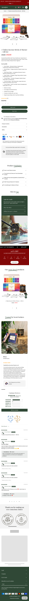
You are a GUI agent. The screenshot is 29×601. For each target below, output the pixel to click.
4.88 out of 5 (18, 395)
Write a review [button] (14, 410)
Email (3, 584)
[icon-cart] (23, 7)
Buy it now (14, 111)
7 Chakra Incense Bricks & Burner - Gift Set (15, 301)
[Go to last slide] (12, 44)
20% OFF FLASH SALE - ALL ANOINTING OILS (11, 2)
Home (5, 11)
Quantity (3, 100)
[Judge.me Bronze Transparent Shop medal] (17, 418)
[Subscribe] (26, 584)
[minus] (2, 103)
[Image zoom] (14, 27)
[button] (14, 107)
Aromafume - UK (16, 596)
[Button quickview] (26, 295)
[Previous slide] (12, 308)
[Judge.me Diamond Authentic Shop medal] (10, 418)
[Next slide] (16, 44)
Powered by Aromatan (14, 598)
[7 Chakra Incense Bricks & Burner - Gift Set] (14, 286)
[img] (4, 430)
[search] (15, 7)
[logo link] (7, 519)
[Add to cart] (26, 297)
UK (20, 7)
